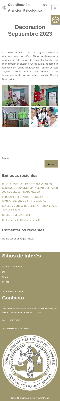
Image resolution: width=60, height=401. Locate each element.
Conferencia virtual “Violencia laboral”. (21, 220)
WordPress (43, 398)
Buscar (5, 158)
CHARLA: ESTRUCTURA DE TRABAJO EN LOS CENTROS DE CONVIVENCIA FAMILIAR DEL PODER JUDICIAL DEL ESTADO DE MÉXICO (30, 188)
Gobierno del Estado (12, 266)
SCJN (5, 277)
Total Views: (8, 291)
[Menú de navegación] (54, 7)
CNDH (5, 282)
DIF (4, 272)
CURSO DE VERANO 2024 (16, 215)
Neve (14, 398)
